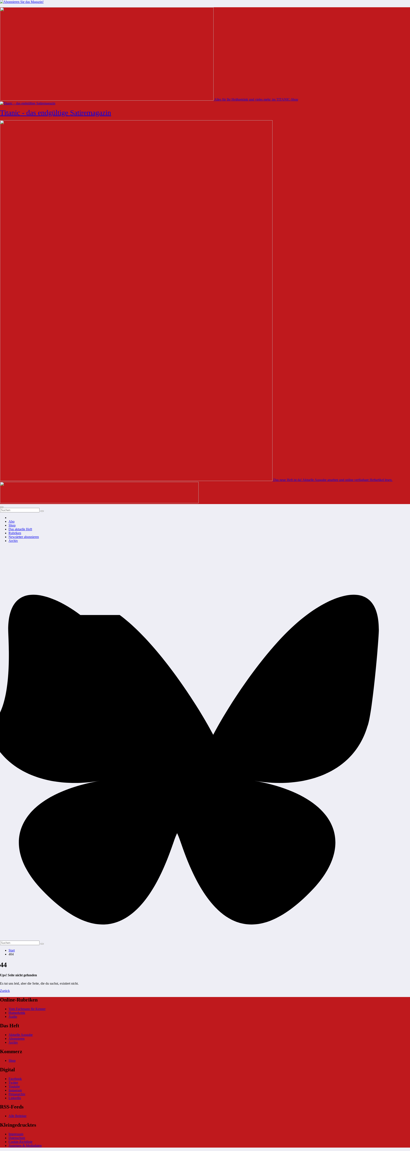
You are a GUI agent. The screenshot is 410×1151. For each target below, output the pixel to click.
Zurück (5, 991)
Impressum (16, 1134)
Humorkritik (17, 1013)
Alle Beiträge (17, 1116)
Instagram (15, 1090)
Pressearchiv (17, 1094)
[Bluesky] (205, 938)
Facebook (15, 1079)
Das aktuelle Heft (20, 529)
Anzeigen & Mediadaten (25, 1145)
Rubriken (15, 533)
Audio (13, 1016)
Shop (12, 525)
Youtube (14, 1086)
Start (12, 950)
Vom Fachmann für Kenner (27, 1009)
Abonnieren (17, 1038)
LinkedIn (15, 1098)
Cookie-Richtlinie (20, 1142)
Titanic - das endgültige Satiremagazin (55, 113)
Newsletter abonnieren (24, 537)
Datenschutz (17, 1138)
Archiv (13, 541)
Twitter (13, 1082)
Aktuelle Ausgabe (21, 1035)
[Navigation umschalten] (1, 507)
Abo (12, 521)
